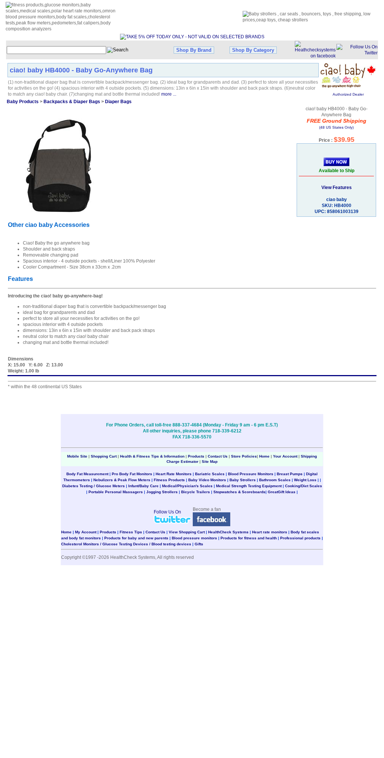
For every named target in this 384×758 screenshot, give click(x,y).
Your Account (285, 456)
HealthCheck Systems (228, 532)
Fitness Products (169, 480)
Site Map (210, 461)
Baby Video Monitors (207, 480)
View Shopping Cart (187, 532)
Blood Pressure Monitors (250, 474)
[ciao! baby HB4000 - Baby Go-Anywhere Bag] (57, 165)
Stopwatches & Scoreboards (239, 492)
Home (265, 456)
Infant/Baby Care (143, 486)
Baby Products (23, 101)
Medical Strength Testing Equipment (249, 486)
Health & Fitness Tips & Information (152, 456)
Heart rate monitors (269, 532)
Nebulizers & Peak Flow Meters (121, 480)
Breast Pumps (290, 474)
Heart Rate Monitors (174, 474)
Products (196, 456)
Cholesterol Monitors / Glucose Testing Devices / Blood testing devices (126, 544)
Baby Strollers (243, 480)
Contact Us (218, 456)
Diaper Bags (118, 101)
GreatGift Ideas (282, 492)
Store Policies (244, 456)
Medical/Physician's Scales (187, 486)
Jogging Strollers (162, 492)
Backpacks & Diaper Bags (72, 101)
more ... (168, 94)
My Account (85, 532)
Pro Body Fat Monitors (132, 474)
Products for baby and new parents (136, 538)
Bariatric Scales (210, 474)
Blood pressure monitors (194, 538)
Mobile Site (77, 456)
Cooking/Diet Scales (303, 486)
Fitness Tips (131, 532)
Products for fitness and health (248, 538)
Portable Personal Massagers (115, 492)
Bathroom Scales (275, 480)
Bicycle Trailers (195, 492)
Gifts (199, 544)
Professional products (300, 538)
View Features (336, 187)
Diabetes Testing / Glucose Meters (93, 486)
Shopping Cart (104, 456)
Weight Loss (305, 480)
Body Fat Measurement (87, 474)
